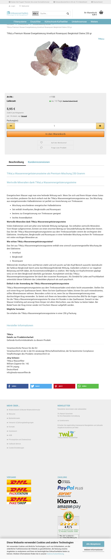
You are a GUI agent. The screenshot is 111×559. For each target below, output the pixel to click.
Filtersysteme (20, 21)
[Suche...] (67, 13)
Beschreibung (16, 162)
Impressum (13, 431)
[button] (97, 2)
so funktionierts (63, 421)
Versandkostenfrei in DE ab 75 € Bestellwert (71, 2)
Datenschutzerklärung (55, 554)
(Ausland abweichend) (70, 101)
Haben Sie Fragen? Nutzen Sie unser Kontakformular (29, 2)
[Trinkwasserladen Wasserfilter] (17, 13)
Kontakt (12, 427)
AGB (10, 435)
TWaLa (101, 39)
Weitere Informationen (93, 550)
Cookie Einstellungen (16, 448)
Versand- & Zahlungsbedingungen (21, 423)
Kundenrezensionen (39, 162)
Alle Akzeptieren (93, 544)
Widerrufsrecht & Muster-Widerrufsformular (24, 410)
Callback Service (15, 444)
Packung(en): (13, 120)
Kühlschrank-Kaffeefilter (56, 21)
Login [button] (12, 6)
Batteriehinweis (14, 418)
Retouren (12, 414)
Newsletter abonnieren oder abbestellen (72, 409)
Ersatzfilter (35, 21)
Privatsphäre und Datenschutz (20, 440)
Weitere (94, 21)
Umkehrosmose (79, 21)
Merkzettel (25, 6)
